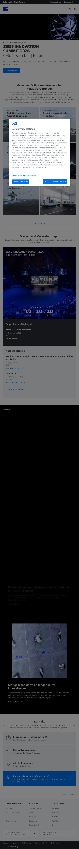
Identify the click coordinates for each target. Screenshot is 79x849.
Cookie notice (17, 175)
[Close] (67, 121)
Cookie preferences (20, 182)
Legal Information (29, 175)
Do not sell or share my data (55, 182)
